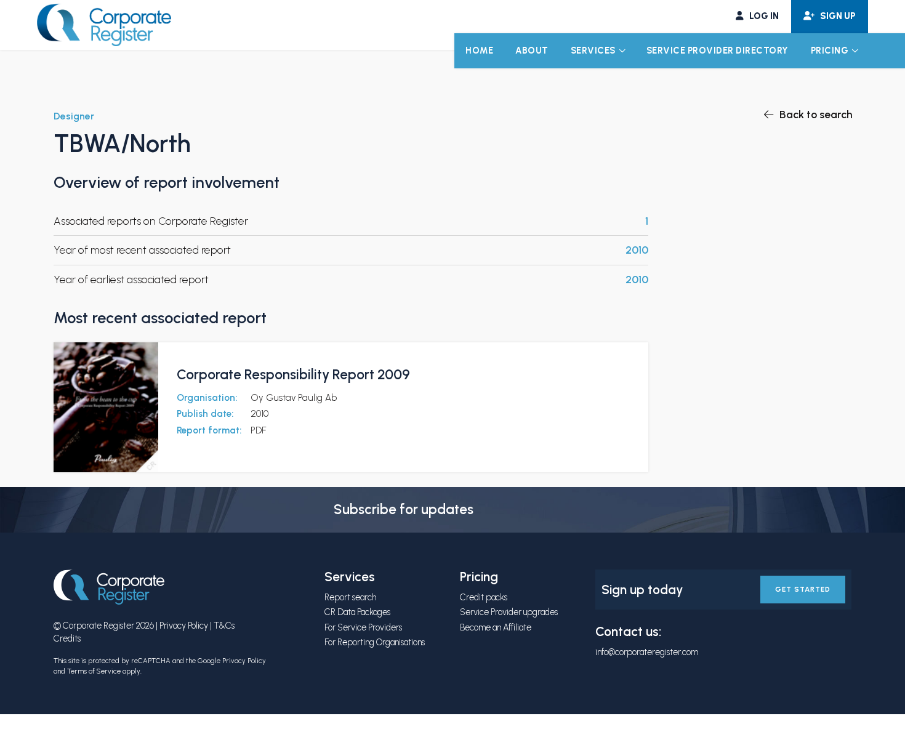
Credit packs (483, 597)
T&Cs (224, 625)
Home (479, 50)
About (532, 50)
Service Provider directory (717, 50)
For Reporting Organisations (374, 642)
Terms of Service (94, 671)
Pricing (830, 50)
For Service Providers (363, 627)
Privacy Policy (183, 625)
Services (593, 50)
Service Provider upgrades (509, 612)
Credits (67, 638)
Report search (350, 597)
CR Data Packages (357, 612)
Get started (803, 589)
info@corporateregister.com (646, 652)
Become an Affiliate (495, 627)
